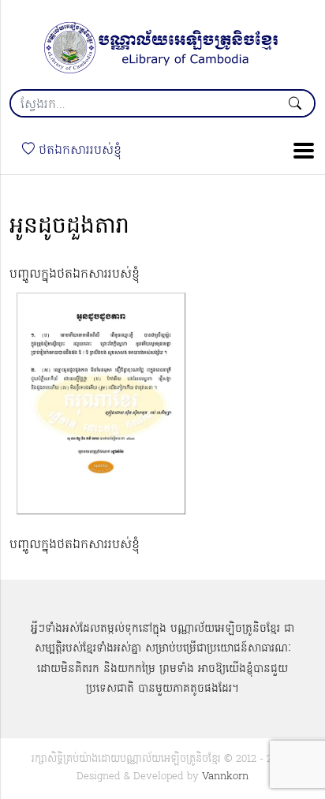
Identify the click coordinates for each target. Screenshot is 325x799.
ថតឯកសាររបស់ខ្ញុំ (78, 150)
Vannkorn (225, 776)
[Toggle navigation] (299, 151)
